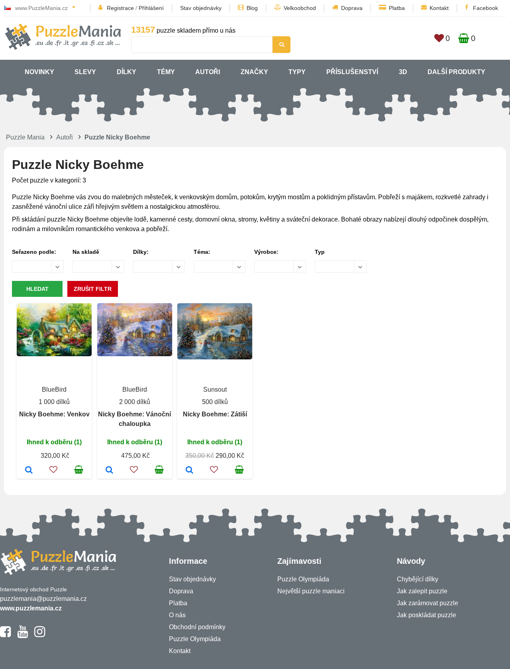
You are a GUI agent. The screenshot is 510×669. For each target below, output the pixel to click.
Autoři (207, 72)
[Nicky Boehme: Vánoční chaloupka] (109, 470)
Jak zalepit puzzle (422, 591)
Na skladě (86, 252)
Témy (166, 72)
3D (403, 72)
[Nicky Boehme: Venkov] (29, 470)
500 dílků (215, 401)
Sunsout (215, 389)
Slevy (85, 72)
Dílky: (141, 252)
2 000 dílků (134, 401)
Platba (397, 8)
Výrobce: (266, 252)
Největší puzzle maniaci (311, 591)
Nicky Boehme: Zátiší (215, 414)
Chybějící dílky (417, 579)
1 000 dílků (54, 401)
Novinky (39, 72)
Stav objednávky (201, 8)
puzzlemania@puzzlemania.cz (43, 598)
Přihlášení (151, 8)
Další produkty (456, 72)
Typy (297, 72)
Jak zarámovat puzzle (427, 603)
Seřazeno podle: (34, 252)
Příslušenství (352, 72)
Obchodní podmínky (197, 627)
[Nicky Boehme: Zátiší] (189, 470)
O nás (177, 615)
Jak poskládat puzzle (426, 615)
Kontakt (439, 8)
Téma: (202, 252)
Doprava (352, 8)
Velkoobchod (300, 8)
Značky (254, 72)
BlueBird (54, 389)
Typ (320, 252)
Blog (252, 8)
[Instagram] (39, 635)
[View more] (54, 354)
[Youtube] (22, 635)
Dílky (126, 72)
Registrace (120, 8)
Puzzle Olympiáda (195, 639)
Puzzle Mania (25, 137)
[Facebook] (5, 635)
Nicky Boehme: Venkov (54, 414)
